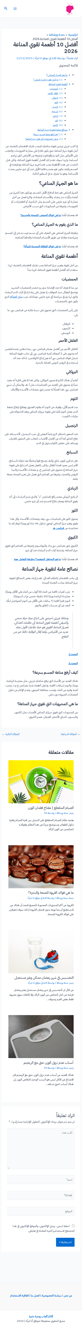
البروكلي (55, 98)
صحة (71, 898)
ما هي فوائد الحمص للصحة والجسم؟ (40, 215)
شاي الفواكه (16, 297)
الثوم (56, 102)
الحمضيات (54, 89)
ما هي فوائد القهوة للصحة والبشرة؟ (51, 892)
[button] (5, 8)
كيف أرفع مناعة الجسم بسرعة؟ (45, 134)
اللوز (56, 120)
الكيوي (55, 125)
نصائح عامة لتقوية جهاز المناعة (53, 130)
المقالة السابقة (70, 734)
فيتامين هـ (58, 528)
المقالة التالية (10, 734)
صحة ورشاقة (62, 813)
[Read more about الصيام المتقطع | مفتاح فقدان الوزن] (40, 781)
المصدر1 (73, 654)
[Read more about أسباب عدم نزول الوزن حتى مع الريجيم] (40, 1036)
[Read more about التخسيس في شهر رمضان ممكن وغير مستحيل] (40, 951)
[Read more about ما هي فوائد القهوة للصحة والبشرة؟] (40, 866)
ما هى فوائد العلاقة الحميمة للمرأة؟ (42, 246)
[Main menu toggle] (15, 9)
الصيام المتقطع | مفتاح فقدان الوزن (51, 807)
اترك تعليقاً (72, 58)
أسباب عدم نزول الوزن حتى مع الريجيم (49, 1062)
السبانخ (55, 111)
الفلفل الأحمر (53, 93)
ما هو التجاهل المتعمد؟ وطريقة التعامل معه (37, 559)
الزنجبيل (55, 107)
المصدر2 (73, 663)
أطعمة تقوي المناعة (58, 84)
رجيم (71, 813)
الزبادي (55, 116)
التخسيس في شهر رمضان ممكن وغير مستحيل (44, 977)
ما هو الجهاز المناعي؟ (57, 75)
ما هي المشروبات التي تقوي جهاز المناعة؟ (41, 139)
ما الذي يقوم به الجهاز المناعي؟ (45, 79)
